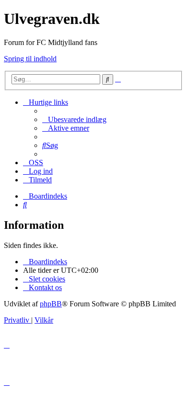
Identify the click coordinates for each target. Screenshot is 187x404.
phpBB (51, 304)
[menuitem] (74, 119)
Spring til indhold (30, 59)
